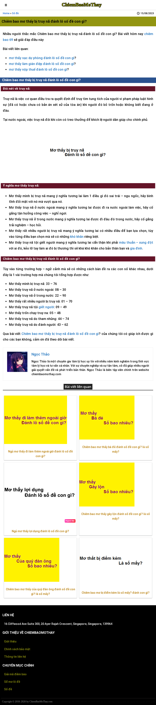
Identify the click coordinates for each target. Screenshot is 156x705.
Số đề (8, 689)
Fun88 (62, 702)
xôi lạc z (104, 702)
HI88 (98, 702)
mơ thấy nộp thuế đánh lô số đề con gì (38, 69)
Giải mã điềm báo (15, 674)
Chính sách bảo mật (17, 649)
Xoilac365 (134, 702)
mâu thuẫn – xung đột (136, 242)
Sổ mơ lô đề (12, 681)
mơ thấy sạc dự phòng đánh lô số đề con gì (41, 58)
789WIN (83, 702)
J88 (73, 702)
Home (6, 13)
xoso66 (142, 702)
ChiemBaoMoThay (82, 4)
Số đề (15, 13)
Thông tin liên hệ (15, 656)
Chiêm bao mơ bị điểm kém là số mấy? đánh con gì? (116, 592)
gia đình (136, 248)
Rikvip (56, 702)
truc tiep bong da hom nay (119, 702)
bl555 (148, 702)
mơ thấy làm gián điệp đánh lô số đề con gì (41, 64)
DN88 (92, 702)
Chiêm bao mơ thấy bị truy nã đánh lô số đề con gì (60, 334)
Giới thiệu (10, 641)
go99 (153, 702)
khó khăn (76, 237)
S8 (89, 702)
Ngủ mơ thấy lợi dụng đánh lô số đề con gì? (40, 531)
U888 (77, 702)
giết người (46, 307)
